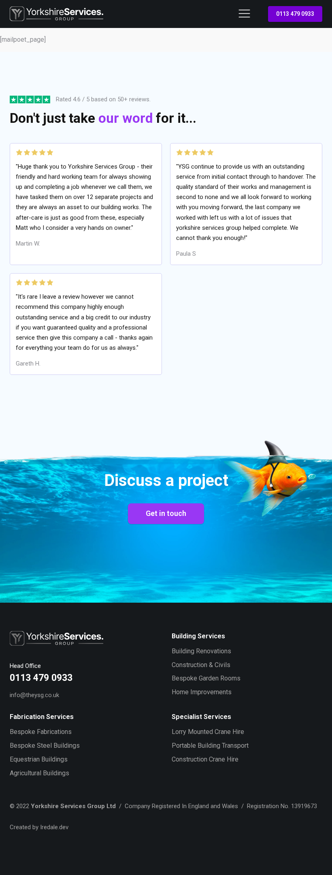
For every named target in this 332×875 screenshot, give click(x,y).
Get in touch (166, 513)
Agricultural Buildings (39, 773)
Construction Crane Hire (205, 759)
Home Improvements (202, 692)
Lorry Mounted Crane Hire (208, 732)
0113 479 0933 (295, 14)
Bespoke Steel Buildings (45, 745)
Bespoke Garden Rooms (206, 678)
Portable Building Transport (210, 745)
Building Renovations (201, 651)
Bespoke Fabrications (41, 732)
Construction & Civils (201, 665)
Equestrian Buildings (39, 759)
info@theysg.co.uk (34, 695)
